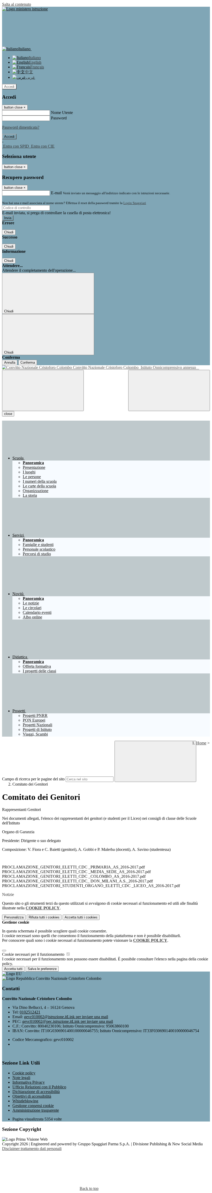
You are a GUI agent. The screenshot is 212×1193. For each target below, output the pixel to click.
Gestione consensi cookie (33, 1105)
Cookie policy (23, 1073)
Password (59, 118)
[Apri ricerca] (169, 390)
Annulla (9, 362)
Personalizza (14, 917)
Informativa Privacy (28, 1082)
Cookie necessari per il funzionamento (33, 954)
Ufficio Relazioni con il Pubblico (39, 1087)
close (8, 414)
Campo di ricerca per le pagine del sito (33, 779)
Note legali (21, 1077)
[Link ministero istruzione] (25, 9)
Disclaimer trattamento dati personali (32, 1148)
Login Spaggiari (134, 203)
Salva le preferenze (42, 969)
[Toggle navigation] (43, 390)
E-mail (56, 193)
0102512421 (30, 1012)
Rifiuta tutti (44, 917)
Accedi (9, 87)
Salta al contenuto (16, 4)
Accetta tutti (81, 917)
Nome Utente (62, 112)
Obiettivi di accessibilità (31, 1096)
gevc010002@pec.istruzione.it (67, 1021)
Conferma (27, 362)
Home (201, 743)
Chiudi (8, 232)
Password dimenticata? (20, 127)
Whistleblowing (25, 1101)
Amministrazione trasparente (35, 1110)
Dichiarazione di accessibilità (36, 1091)
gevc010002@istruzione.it (66, 1017)
